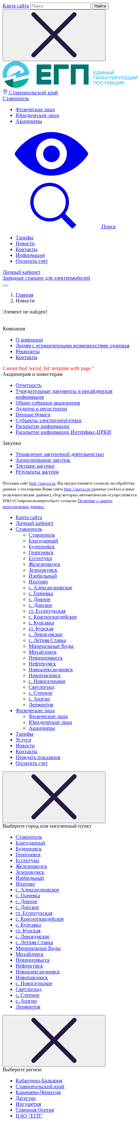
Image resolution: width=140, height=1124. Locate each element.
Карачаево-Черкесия (38, 1092)
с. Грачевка (41, 593)
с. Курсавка (41, 622)
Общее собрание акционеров (48, 403)
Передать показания (38, 757)
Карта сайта (16, 5)
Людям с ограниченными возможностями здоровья (72, 345)
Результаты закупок (37, 472)
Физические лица (35, 109)
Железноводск (44, 564)
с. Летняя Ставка (47, 640)
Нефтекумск (42, 663)
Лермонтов (41, 704)
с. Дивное (39, 599)
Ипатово (38, 581)
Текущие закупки (35, 466)
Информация (30, 255)
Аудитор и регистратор (41, 408)
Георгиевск (41, 552)
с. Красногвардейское (53, 617)
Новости (25, 243)
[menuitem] (76, 110)
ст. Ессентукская (47, 611)
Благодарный (43, 540)
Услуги (23, 740)
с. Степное (40, 693)
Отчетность (28, 385)
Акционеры (29, 121)
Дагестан (26, 1098)
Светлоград (41, 687)
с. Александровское (50, 587)
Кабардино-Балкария (39, 1080)
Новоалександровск (51, 669)
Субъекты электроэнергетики (49, 420)
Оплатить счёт (32, 261)
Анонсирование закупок (43, 460)
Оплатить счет (32, 763)
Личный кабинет (21, 272)
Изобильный (43, 576)
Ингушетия (28, 1104)
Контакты (26, 249)
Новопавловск (45, 675)
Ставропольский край (33, 92)
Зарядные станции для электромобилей (46, 278)
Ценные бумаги (33, 414)
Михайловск (43, 652)
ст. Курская (41, 628)
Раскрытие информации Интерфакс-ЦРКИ (63, 432)
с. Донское (40, 605)
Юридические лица (37, 115)
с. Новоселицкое (47, 681)
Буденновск (42, 546)
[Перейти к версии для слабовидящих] (51, 176)
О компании (29, 339)
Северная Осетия (35, 1110)
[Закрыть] (54, 797)
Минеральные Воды (51, 646)
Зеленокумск (43, 570)
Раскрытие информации (42, 426)
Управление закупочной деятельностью (60, 454)
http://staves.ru (42, 483)
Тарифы (25, 237)
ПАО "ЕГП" (29, 1115)
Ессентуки (40, 558)
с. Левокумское (46, 634)
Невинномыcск (46, 658)
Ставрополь (16, 98)
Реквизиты (28, 351)
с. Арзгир (39, 699)
